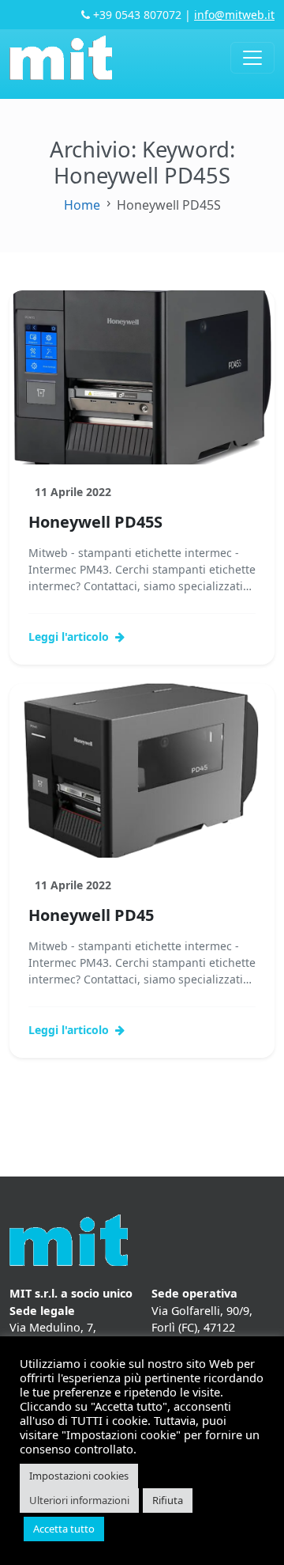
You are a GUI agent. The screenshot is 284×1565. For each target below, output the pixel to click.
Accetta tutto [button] (64, 1528)
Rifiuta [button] (167, 1500)
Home (82, 205)
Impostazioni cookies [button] (79, 1475)
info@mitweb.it (234, 14)
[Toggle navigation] (252, 58)
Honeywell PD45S (95, 521)
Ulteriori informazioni (79, 1500)
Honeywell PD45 (91, 915)
